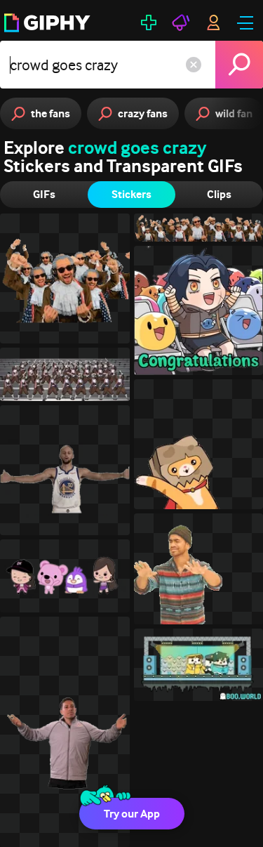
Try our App (132, 813)
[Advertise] (181, 22)
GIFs (44, 194)
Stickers (131, 194)
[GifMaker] (148, 22)
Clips (219, 194)
